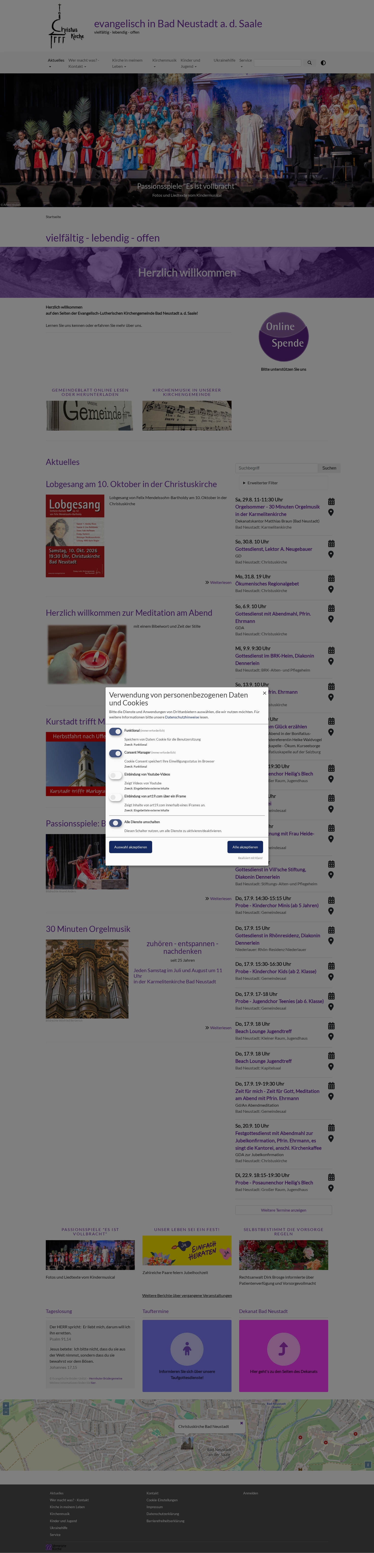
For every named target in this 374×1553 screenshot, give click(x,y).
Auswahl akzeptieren (130, 847)
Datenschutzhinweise (182, 717)
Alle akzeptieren (245, 847)
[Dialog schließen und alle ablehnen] (264, 690)
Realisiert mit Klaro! (250, 858)
